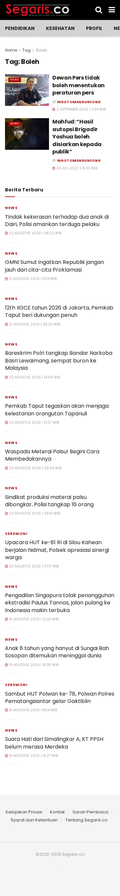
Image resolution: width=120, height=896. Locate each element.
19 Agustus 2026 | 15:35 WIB (33, 664)
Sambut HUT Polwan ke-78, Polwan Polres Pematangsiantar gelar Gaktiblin (59, 697)
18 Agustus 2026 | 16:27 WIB (33, 755)
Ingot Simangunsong (79, 102)
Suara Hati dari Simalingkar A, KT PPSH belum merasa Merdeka (54, 742)
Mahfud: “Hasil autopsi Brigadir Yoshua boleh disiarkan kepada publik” (77, 136)
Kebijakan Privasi (24, 812)
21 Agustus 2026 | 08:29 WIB (34, 324)
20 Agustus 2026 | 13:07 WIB (33, 422)
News (14, 80)
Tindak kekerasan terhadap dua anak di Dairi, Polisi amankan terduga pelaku (57, 220)
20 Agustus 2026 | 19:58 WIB (34, 377)
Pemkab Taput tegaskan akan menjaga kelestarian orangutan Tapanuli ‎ (57, 409)
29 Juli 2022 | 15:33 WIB (76, 168)
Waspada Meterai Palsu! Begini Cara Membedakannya (52, 455)
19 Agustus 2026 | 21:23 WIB (33, 619)
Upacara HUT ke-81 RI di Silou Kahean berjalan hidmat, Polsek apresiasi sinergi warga (57, 550)
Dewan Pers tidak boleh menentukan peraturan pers (78, 85)
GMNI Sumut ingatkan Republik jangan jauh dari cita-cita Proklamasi (54, 265)
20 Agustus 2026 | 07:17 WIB (33, 566)
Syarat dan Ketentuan (34, 820)
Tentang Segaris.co (86, 820)
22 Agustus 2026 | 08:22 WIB (34, 233)
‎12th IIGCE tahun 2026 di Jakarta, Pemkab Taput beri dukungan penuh (59, 311)
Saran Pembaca (90, 812)
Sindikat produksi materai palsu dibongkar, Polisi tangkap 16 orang (49, 500)
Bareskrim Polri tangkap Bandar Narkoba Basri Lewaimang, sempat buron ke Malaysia (58, 360)
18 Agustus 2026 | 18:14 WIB (32, 710)
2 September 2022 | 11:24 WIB (80, 109)
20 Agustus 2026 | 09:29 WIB (34, 468)
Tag (26, 50)
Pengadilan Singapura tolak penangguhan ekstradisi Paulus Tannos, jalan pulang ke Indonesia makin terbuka (59, 602)
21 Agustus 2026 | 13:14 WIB (32, 278)
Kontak (57, 812)
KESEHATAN (60, 28)
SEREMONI (16, 533)
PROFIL (94, 28)
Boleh (41, 50)
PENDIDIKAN (20, 28)
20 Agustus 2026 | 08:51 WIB (34, 513)
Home (11, 50)
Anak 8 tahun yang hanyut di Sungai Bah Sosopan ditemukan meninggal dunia (57, 651)
